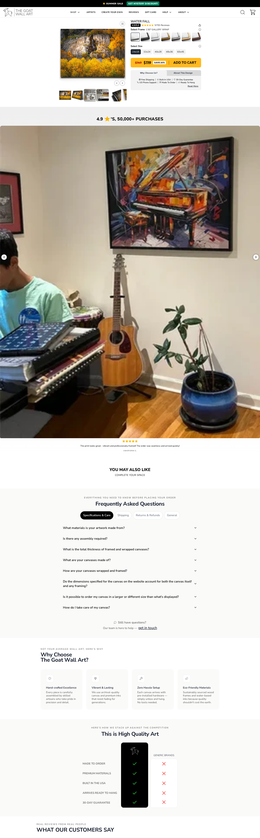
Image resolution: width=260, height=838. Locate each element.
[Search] (242, 12)
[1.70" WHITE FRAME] (155, 37)
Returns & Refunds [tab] (148, 515)
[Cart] (253, 12)
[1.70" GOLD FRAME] (165, 37)
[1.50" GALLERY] (135, 37)
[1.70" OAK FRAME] (186, 37)
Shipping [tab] (123, 515)
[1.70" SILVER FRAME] (176, 37)
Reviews (134, 12)
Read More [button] (193, 86)
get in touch (147, 627)
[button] (130, 3)
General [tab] (172, 515)
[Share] (199, 25)
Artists (91, 12)
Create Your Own (112, 12)
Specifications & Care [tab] (96, 515)
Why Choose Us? (148, 73)
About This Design (183, 73)
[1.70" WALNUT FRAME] (196, 37)
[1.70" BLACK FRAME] (145, 37)
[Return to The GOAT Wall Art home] (19, 12)
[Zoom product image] (122, 23)
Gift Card (150, 12)
